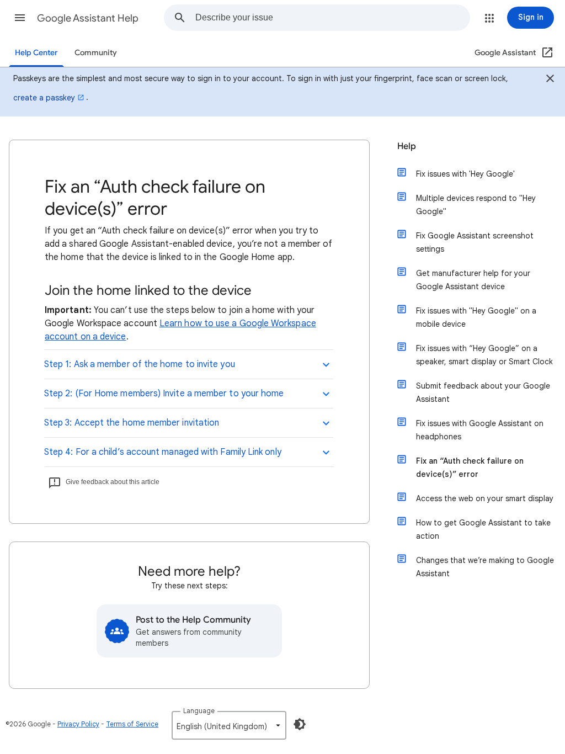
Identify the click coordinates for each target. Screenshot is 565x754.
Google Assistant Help (87, 18)
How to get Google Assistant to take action (483, 529)
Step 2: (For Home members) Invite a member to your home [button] (164, 393)
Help (406, 146)
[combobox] (332, 17)
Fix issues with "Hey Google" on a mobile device (476, 317)
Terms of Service (132, 724)
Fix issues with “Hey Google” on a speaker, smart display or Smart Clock (484, 355)
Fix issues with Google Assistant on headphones (479, 430)
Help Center (36, 52)
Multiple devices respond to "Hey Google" (476, 204)
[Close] (550, 80)
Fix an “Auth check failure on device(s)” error (470, 467)
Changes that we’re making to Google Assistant (485, 566)
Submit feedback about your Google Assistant (483, 392)
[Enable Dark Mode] (299, 724)
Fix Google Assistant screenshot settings (475, 242)
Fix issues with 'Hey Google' (465, 174)
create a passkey (44, 98)
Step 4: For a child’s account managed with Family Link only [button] (162, 452)
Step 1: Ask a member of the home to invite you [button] (139, 364)
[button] (20, 17)
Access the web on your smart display (484, 498)
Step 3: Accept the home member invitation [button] (131, 422)
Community (95, 52)
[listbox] (229, 725)
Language (199, 711)
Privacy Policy (78, 724)
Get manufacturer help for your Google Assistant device (473, 279)
